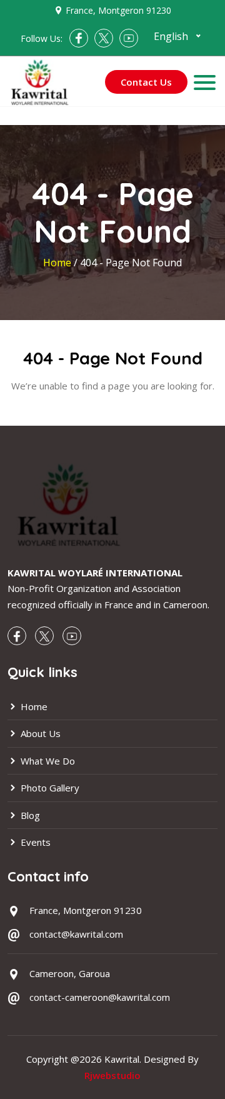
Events (34, 842)
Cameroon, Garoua (69, 973)
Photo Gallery (48, 787)
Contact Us (146, 82)
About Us (39, 733)
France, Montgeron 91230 (118, 10)
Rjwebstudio (112, 1075)
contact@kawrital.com (76, 934)
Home (58, 262)
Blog (29, 815)
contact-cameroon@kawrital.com (99, 997)
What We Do (46, 761)
